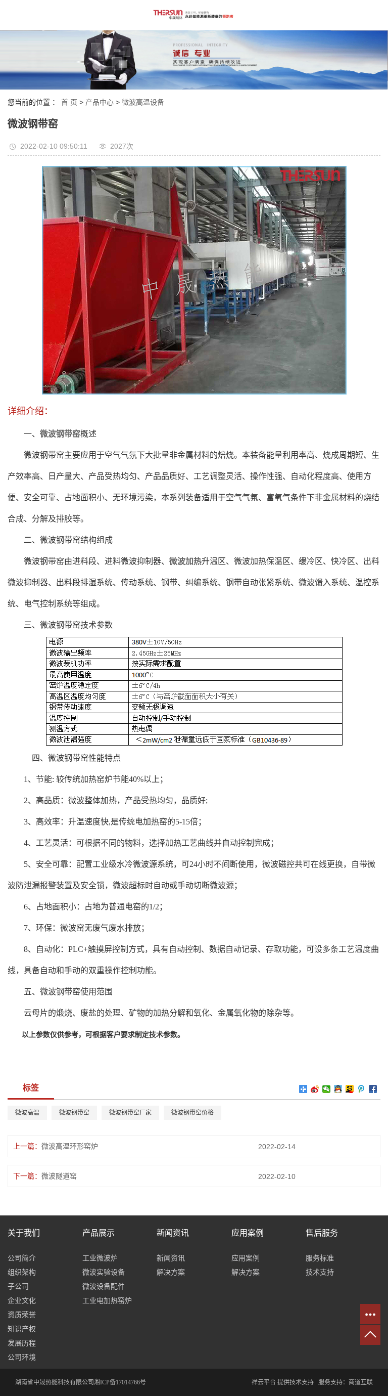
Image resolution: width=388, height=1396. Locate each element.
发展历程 (22, 1343)
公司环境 (22, 1357)
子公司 (18, 1286)
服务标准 (320, 1258)
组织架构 (22, 1272)
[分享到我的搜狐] (350, 1089)
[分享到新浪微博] (315, 1089)
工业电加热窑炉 (107, 1300)
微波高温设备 (143, 102)
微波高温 (27, 1112)
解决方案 (171, 1272)
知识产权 (22, 1329)
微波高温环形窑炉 (69, 1146)
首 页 (69, 102)
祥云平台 (264, 1382)
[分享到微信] (326, 1089)
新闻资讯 (171, 1258)
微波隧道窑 (59, 1176)
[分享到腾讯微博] (361, 1089)
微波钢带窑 (74, 1112)
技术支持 (320, 1272)
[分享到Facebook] (373, 1089)
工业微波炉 (100, 1258)
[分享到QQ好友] (338, 1089)
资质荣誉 (22, 1315)
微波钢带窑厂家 (130, 1112)
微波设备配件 (103, 1286)
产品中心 (99, 102)
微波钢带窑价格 (192, 1112)
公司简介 (22, 1258)
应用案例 (245, 1258)
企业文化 (22, 1300)
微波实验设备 (103, 1272)
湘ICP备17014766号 (120, 1382)
